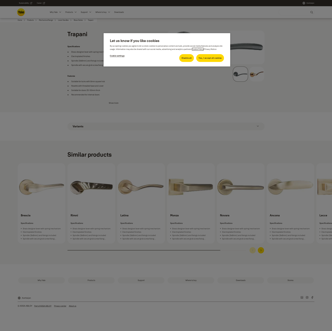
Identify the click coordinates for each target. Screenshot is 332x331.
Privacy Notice (210, 49)
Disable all (187, 58)
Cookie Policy (197, 49)
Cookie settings (117, 56)
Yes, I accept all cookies (210, 58)
